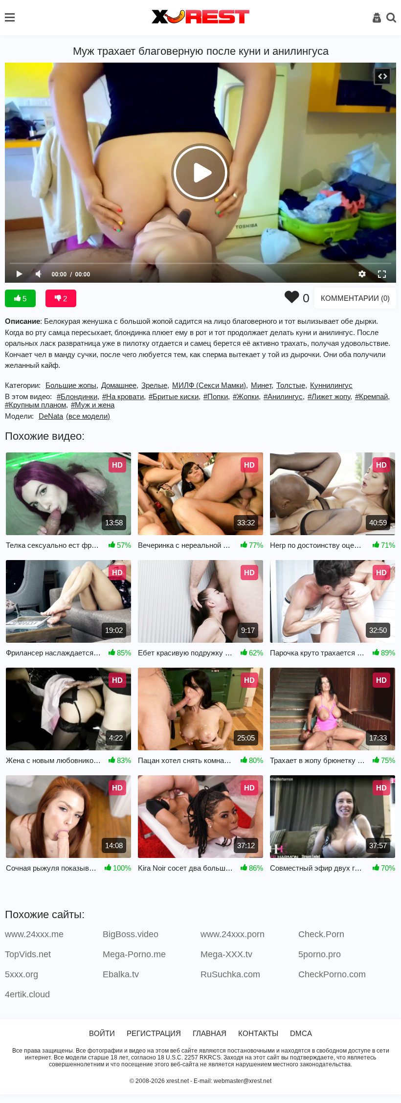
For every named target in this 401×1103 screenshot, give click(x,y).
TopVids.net (28, 954)
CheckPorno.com (332, 974)
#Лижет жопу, (330, 396)
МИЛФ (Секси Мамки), (210, 385)
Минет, (262, 385)
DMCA (301, 1033)
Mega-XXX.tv (226, 954)
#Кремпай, (372, 396)
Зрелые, (155, 385)
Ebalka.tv (121, 974)
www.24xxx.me (34, 934)
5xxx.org (21, 974)
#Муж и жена (92, 405)
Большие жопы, (71, 385)
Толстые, (291, 385)
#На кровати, (124, 396)
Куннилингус (331, 385)
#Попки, (216, 396)
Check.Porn (321, 934)
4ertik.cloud (27, 994)
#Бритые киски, (174, 396)
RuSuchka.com (230, 974)
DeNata (51, 416)
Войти (102, 1033)
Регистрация (154, 1033)
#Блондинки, (78, 396)
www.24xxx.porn (232, 934)
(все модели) (88, 416)
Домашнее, (119, 385)
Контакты (258, 1033)
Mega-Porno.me (134, 954)
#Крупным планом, (36, 405)
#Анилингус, (284, 396)
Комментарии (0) (355, 298)
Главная (209, 1033)
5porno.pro (319, 954)
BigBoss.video (130, 934)
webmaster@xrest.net (242, 1081)
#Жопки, (247, 396)
